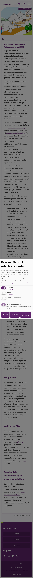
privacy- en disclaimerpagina (20, 283)
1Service (10, 294)
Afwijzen (5, 314)
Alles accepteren (25, 314)
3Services (10, 289)
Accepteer (15, 314)
